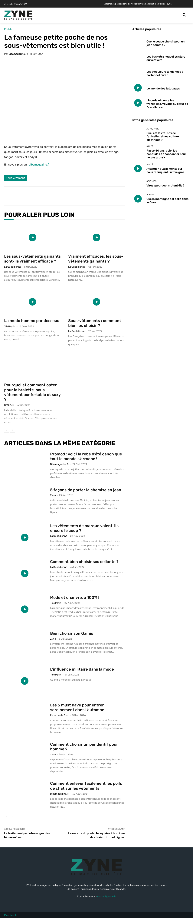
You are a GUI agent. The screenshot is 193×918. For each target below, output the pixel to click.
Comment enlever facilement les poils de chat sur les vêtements (86, 785)
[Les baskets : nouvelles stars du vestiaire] (138, 57)
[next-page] (12, 816)
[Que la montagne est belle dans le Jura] (138, 198)
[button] (184, 15)
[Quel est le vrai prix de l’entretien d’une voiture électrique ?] (138, 133)
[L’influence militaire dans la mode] (24, 681)
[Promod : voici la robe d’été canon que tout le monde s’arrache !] (24, 466)
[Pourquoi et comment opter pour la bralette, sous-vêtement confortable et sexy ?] (32, 366)
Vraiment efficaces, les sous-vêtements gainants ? (95, 258)
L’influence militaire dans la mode (82, 669)
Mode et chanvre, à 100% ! (74, 597)
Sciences (151, 181)
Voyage (150, 195)
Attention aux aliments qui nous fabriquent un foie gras (165, 170)
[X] (42, 196)
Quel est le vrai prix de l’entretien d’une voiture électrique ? (162, 136)
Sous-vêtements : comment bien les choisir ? (94, 323)
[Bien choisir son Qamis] (24, 645)
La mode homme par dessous (31, 320)
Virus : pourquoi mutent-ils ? (165, 185)
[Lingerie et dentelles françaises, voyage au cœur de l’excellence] (138, 103)
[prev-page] (6, 430)
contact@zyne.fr (106, 896)
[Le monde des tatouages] (138, 87)
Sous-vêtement (15, 178)
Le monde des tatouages (163, 88)
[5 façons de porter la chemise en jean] (24, 501)
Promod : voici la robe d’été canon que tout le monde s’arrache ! (86, 456)
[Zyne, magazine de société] (18, 15)
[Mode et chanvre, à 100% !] (24, 609)
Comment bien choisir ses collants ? (84, 561)
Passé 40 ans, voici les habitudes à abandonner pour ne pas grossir (166, 154)
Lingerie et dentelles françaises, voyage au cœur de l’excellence (167, 104)
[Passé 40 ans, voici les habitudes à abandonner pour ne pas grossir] (138, 151)
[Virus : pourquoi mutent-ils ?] (138, 183)
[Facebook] (34, 196)
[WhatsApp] (60, 196)
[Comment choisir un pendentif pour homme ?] (24, 756)
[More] (69, 196)
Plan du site (10, 915)
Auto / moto (152, 129)
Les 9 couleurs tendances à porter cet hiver (164, 73)
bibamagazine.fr (18, 54)
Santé (149, 146)
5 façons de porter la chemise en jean (85, 489)
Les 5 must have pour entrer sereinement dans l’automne (77, 707)
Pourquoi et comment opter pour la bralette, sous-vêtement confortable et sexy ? (32, 392)
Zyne (53, 495)
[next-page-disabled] (12, 430)
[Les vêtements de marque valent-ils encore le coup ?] (24, 537)
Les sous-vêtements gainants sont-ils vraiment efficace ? (32, 258)
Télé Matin (9, 326)
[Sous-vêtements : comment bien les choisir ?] (96, 302)
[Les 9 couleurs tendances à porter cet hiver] (138, 72)
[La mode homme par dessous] (32, 302)
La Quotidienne (12, 266)
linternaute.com (59, 715)
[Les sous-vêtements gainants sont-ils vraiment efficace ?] (32, 237)
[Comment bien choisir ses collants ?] (24, 573)
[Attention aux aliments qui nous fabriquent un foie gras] (138, 168)
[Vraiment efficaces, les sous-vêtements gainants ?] (96, 237)
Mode (8, 29)
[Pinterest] (51, 196)
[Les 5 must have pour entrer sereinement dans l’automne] (24, 717)
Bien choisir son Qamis (71, 633)
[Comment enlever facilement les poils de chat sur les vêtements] (24, 795)
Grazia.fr (9, 405)
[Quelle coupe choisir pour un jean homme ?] (138, 42)
